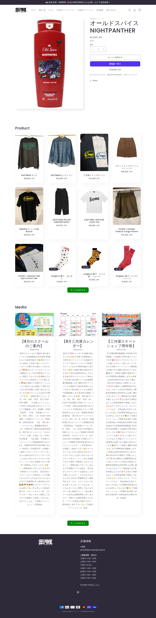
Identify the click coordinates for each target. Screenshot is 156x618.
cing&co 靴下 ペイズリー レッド (127, 277)
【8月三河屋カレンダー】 (78, 343)
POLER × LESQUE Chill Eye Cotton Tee (29, 277)
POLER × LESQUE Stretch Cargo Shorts (127, 230)
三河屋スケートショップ (74, 611)
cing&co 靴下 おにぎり (62, 277)
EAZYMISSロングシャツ (62, 175)
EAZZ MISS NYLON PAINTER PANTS (62, 221)
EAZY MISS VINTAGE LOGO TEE (94, 221)
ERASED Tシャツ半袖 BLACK (30, 230)
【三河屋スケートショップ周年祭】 (121, 343)
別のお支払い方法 (115, 69)
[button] (129, 10)
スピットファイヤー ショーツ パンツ (126, 167)
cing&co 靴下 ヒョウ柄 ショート (94, 275)
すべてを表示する (78, 290)
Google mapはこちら (90, 584)
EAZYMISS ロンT (29, 175)
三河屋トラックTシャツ (94, 175)
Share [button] (95, 81)
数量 (91, 45)
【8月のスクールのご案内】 (34, 343)
